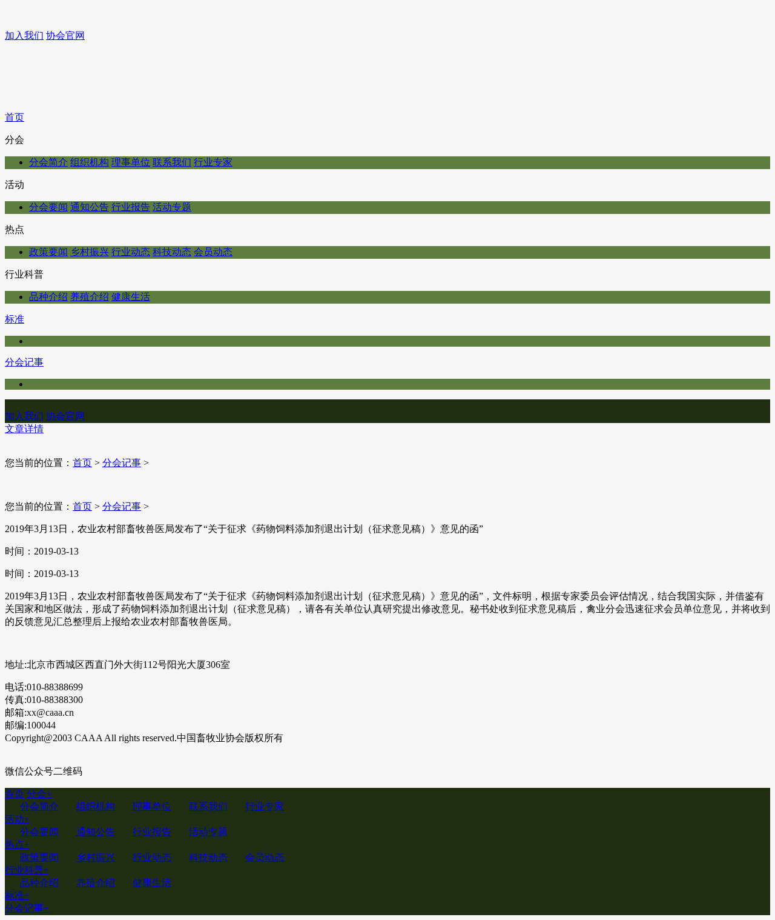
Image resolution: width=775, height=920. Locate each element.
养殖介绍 (89, 297)
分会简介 (48, 162)
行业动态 (130, 252)
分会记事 (24, 362)
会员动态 (213, 252)
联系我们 (172, 162)
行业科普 (27, 870)
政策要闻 (48, 252)
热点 (17, 844)
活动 (17, 819)
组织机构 (89, 162)
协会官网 (65, 35)
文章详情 (24, 429)
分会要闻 (48, 207)
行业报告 (130, 207)
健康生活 (130, 297)
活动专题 (172, 207)
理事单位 (130, 162)
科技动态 (172, 252)
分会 (39, 793)
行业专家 (213, 162)
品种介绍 (48, 297)
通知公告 (89, 207)
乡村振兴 (89, 252)
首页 (14, 117)
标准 (14, 319)
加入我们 (24, 35)
